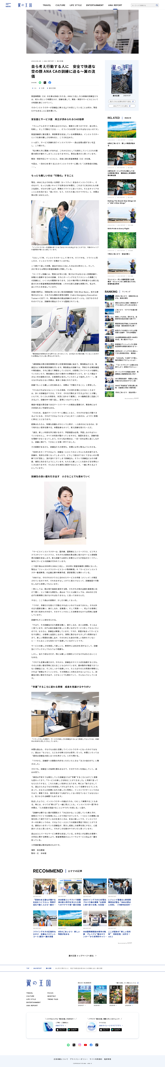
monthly (51, 996)
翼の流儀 (48, 968)
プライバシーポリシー (79, 1059)
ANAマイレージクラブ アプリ (110, 1025)
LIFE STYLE (76, 5)
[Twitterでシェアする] (45, 82)
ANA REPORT (115, 5)
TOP (27, 968)
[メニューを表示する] (8, 4)
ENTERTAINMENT (95, 5)
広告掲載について (61, 1059)
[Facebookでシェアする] (50, 82)
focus (50, 993)
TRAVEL (47, 5)
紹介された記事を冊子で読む (120, 101)
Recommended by (129, 398)
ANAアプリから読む (120, 106)
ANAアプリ (60, 1025)
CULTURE (60, 5)
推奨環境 (107, 1059)
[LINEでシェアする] (40, 82)
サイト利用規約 (96, 1059)
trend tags (52, 999)
